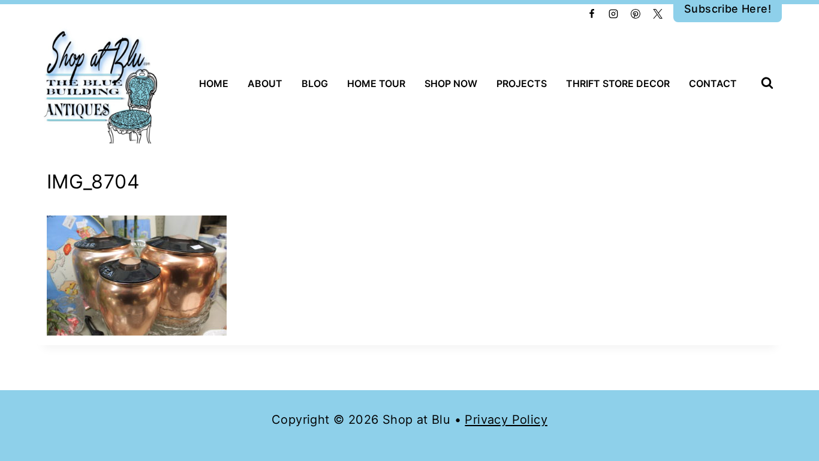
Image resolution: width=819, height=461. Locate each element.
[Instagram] (613, 13)
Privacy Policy (506, 419)
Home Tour (376, 83)
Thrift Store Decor (618, 83)
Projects (521, 83)
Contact (713, 83)
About (265, 83)
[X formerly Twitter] (657, 13)
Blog (315, 83)
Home (213, 83)
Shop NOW (450, 83)
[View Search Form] (767, 83)
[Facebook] (591, 13)
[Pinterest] (635, 13)
